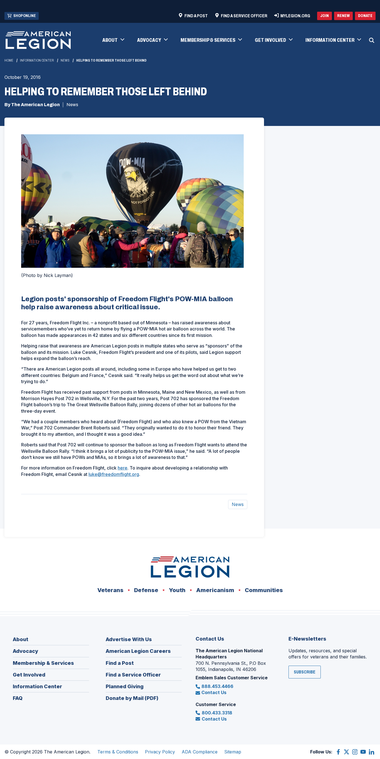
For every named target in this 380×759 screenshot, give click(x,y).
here (122, 468)
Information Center (37, 60)
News (65, 60)
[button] (113, 40)
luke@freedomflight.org (113, 474)
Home (8, 60)
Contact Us (213, 692)
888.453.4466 (217, 686)
